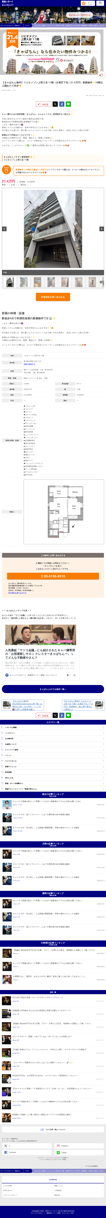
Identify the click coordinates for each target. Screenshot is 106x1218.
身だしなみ (9, 777)
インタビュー (10, 733)
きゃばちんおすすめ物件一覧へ (53, 689)
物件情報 (8, 772)
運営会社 (57, 1195)
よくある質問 (7, 1186)
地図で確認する (29, 364)
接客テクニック (11, 766)
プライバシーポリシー (10, 1195)
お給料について (11, 744)
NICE (46, 104)
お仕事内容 (9, 738)
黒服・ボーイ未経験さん (14, 783)
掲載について (58, 1186)
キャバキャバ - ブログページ (79, 15)
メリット (8, 755)
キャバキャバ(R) (55, 1211)
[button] (4, 229)
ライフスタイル (11, 761)
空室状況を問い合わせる (53, 296)
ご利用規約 (57, 1190)
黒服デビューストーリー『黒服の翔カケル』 (21, 789)
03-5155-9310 (54, 576)
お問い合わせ (7, 1190)
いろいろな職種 (11, 727)
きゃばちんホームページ (17, 592)
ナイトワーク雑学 (11, 749)
